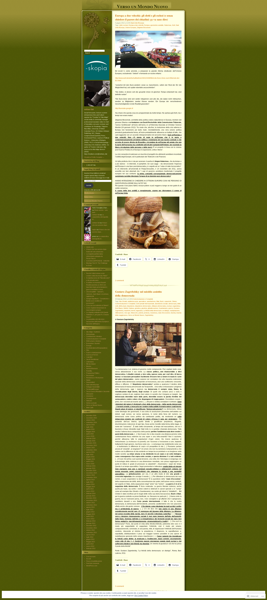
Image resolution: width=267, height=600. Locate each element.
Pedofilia (89, 371)
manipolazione (175, 310)
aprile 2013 (90, 516)
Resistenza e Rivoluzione (94, 378)
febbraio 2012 (90, 548)
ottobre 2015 (90, 447)
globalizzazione (153, 308)
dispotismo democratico (143, 306)
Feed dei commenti (92, 563)
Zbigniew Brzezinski (143, 27)
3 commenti (119, 586)
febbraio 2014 (90, 493)
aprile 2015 (90, 461)
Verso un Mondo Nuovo (142, 6)
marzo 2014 (90, 491)
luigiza (94, 229)
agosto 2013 (90, 507)
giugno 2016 (90, 429)
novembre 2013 (91, 500)
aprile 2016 (90, 434)
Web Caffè (89, 407)
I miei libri (89, 357)
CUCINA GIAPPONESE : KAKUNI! (97, 261)
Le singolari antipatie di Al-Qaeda (97, 312)
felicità (126, 308)
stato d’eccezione (164, 313)
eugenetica (176, 306)
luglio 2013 (89, 509)
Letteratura (90, 362)
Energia (88, 345)
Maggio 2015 (90, 459)
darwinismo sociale (161, 303)
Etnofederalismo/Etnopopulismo (96, 348)
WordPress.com (91, 566)
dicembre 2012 (91, 525)
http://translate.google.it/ (124, 108)
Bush (162, 301)
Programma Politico (92, 373)
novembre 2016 (91, 418)
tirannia (173, 313)
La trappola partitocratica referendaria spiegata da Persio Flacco (94, 256)
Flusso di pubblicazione (94, 561)
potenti (141, 313)
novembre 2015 (91, 445)
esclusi (125, 25)
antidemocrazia (133, 301)
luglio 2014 (89, 482)
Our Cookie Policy (141, 596)
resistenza (153, 313)
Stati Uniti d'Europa (137, 23)
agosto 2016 (90, 424)
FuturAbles (88, 196)
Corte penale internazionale (145, 303)
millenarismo (119, 313)
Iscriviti (88, 185)
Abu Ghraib (123, 301)
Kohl (173, 25)
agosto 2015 (90, 452)
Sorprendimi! (90, 382)
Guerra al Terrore (92, 355)
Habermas (167, 25)
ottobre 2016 (90, 420)
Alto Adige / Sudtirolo (93, 332)
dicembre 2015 (91, 443)
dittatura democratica (159, 306)
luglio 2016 (89, 427)
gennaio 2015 (90, 468)
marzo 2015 (90, 464)
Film (87, 350)
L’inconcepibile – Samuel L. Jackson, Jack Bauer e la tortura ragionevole (97, 294)
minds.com (90, 247)
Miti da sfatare (91, 364)
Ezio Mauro (119, 308)
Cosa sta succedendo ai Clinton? (97, 305)
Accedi (88, 559)
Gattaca (131, 308)
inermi (133, 310)
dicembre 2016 (91, 415)
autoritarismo (151, 301)
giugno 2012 (90, 539)
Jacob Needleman (92, 359)
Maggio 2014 (90, 486)
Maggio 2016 (90, 431)
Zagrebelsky (149, 315)
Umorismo (89, 396)
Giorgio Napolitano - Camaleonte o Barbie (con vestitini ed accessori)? (97, 301)
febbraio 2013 (90, 521)
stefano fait (89, 109)
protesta (146, 313)
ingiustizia (139, 310)
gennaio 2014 (90, 496)
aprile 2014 (90, 489)
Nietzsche (134, 313)
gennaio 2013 (90, 523)
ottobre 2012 (90, 530)
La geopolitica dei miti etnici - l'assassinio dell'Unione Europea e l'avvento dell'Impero (97, 321)
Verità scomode (91, 403)
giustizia (144, 308)
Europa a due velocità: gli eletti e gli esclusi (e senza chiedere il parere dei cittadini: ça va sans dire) (144, 17)
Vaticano (89, 400)
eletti (120, 25)
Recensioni (90, 375)
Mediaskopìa (89, 192)
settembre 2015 (91, 450)
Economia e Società (93, 343)
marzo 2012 (90, 546)
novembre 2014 (91, 473)
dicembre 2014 (91, 470)
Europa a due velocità (136, 25)
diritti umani (122, 306)
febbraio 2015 (90, 466)
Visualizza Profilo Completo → (94, 157)
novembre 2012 (91, 528)
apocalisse (142, 301)
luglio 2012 (89, 537)
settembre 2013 (91, 505)
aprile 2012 (90, 544)
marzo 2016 (90, 436)
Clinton (174, 301)
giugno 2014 (90, 484)
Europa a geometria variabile (153, 25)
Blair (157, 301)
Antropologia (90, 334)
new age (127, 313)
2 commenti (119, 281)
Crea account (90, 556)
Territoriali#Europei (92, 389)
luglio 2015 (89, 454)
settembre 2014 (91, 477)
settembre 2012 (91, 532)
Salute (88, 380)
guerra (170, 308)
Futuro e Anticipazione (93, 352)
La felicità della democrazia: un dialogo (156, 310)
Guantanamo (163, 308)
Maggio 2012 (90, 541)
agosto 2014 (90, 480)
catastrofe (167, 301)
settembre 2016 (91, 422)
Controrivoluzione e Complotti (142, 299)
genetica (138, 308)
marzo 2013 (90, 519)
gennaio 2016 (90, 441)
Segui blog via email (92, 169)
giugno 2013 (90, 512)
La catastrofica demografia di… (100, 217)
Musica (88, 366)
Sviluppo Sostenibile (93, 387)
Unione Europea (130, 27)
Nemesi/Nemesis (92, 368)
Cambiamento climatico (94, 336)
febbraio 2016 (90, 438)
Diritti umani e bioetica (93, 341)
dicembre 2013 (91, 498)
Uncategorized (91, 398)
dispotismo (130, 306)
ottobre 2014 (90, 475)
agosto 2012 (90, 535)
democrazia (172, 303)
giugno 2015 (90, 457)
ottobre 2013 (90, 502)
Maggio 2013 (90, 514)
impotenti (127, 310)
